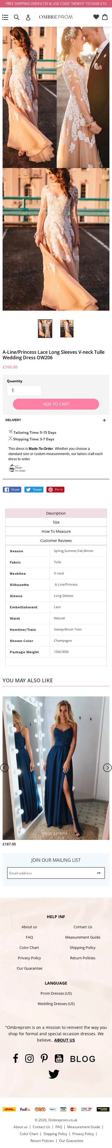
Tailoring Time (25, 432)
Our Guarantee (29, 968)
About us (29, 926)
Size (56, 522)
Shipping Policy (83, 947)
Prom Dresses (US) (56, 993)
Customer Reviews (56, 540)
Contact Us (83, 926)
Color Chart (29, 947)
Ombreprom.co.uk (62, 1120)
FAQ (29, 937)
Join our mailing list (56, 860)
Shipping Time (25, 439)
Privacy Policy (29, 957)
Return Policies (82, 957)
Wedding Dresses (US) (56, 1003)
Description (56, 513)
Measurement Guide (82, 937)
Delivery (13, 420)
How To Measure (56, 531)
